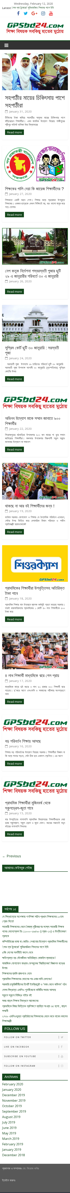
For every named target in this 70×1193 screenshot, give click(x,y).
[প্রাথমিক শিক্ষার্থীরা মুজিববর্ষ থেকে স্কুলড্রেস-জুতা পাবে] (35, 779)
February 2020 (12, 1084)
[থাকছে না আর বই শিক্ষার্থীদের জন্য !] (35, 465)
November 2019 (13, 1100)
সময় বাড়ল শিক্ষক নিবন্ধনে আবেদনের (20, 1000)
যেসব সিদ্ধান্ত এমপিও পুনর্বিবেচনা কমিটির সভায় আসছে (29, 990)
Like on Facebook (16, 1046)
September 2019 (14, 1111)
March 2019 (10, 1139)
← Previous (11, 856)
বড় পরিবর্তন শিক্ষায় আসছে (23, 741)
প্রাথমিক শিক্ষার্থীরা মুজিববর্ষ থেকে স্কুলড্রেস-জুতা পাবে (28, 805)
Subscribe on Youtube (20, 1056)
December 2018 (13, 1155)
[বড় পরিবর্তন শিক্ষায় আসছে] (35, 717)
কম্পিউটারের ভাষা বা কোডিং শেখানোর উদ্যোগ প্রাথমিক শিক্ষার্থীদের (34, 941)
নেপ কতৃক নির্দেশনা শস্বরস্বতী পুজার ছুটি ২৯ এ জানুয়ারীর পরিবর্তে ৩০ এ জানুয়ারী (33, 273)
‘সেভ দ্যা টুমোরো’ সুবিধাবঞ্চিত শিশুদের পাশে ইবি (33, 8)
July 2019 (8, 1122)
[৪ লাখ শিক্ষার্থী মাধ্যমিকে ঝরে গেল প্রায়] (35, 635)
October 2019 (12, 1106)
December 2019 (13, 1095)
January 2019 (11, 1149)
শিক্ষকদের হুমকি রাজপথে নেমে (17, 973)
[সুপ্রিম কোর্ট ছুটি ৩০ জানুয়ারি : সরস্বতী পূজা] (35, 307)
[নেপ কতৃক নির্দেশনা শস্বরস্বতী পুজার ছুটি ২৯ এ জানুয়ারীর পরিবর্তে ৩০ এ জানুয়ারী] (35, 230)
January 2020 (11, 1089)
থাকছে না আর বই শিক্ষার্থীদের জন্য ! (29, 506)
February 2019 (12, 1144)
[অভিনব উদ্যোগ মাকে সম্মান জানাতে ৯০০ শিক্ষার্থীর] (35, 395)
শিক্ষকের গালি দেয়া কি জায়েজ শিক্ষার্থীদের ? (34, 188)
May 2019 (9, 1133)
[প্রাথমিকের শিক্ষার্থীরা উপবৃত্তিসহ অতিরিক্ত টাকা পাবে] (35, 547)
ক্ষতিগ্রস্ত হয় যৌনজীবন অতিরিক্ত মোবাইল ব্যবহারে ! (28, 958)
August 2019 (11, 1117)
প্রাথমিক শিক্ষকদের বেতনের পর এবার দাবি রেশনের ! (27, 979)
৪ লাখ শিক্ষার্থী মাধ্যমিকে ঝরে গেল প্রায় (32, 675)
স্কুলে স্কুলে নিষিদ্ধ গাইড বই (17, 995)
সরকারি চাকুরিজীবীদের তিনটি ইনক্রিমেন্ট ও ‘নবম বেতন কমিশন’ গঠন (34, 984)
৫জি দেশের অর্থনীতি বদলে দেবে (17, 952)
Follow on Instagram (19, 1065)
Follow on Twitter (17, 1037)
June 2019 (9, 1128)
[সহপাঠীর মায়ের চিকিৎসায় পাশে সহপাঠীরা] (35, 56)
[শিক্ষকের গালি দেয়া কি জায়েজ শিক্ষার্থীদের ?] (35, 148)
